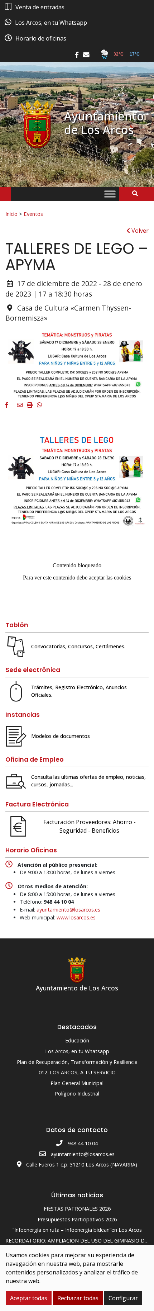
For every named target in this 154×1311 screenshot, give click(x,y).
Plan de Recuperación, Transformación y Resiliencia (77, 1062)
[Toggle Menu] (110, 194)
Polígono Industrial (77, 1093)
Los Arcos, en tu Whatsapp (77, 1051)
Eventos (33, 213)
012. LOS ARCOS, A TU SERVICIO (77, 1072)
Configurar (123, 1298)
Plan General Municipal (77, 1083)
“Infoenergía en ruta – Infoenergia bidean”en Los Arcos (77, 1229)
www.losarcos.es (76, 917)
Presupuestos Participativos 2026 (77, 1219)
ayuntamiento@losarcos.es (68, 909)
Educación (77, 1040)
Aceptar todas (28, 1298)
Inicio (11, 213)
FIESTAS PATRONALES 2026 (77, 1208)
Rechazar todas (77, 1298)
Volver (139, 231)
